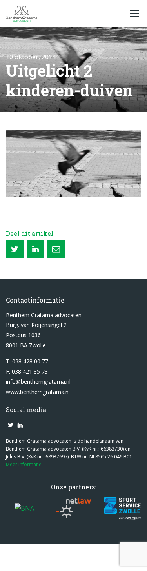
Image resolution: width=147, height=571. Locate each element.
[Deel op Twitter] (15, 249)
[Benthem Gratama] (64, 14)
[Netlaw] (73, 508)
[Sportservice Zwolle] (122, 508)
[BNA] (24, 508)
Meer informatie (24, 464)
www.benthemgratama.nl (38, 392)
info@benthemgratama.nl (38, 381)
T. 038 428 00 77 (27, 361)
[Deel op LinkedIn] (35, 249)
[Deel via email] (56, 249)
